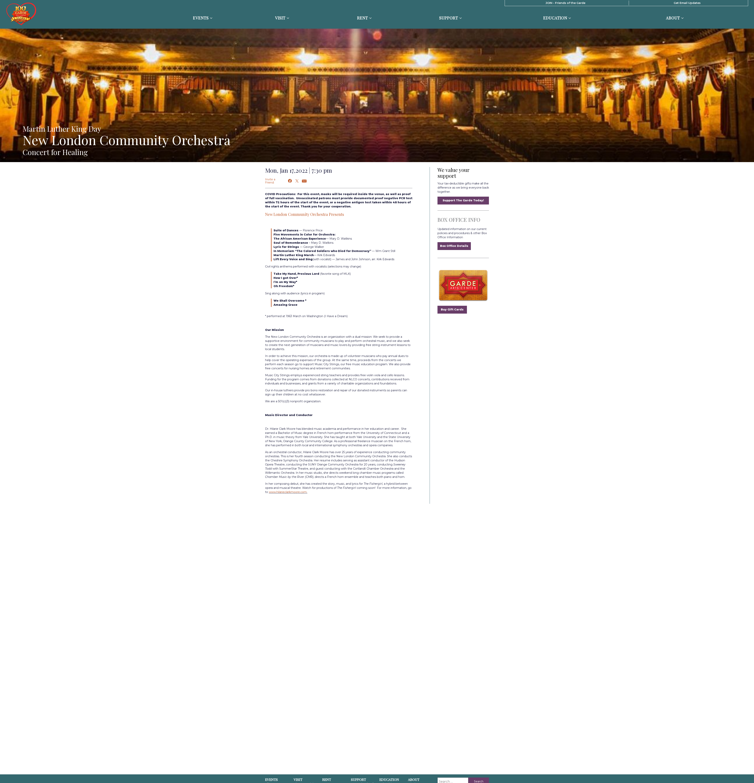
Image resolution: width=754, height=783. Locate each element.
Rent (363, 18)
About (673, 18)
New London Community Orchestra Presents (304, 214)
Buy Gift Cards (452, 309)
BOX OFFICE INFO (458, 219)
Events (201, 18)
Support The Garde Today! (463, 200)
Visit (281, 18)
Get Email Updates (687, 3)
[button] (290, 180)
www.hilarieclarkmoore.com (288, 492)
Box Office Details (454, 246)
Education (555, 18)
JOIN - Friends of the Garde (565, 3)
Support (449, 18)
